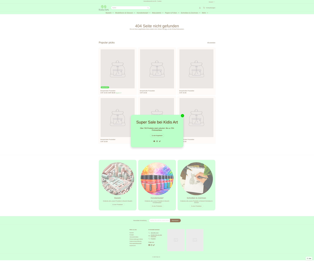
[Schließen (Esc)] (182, 115)
